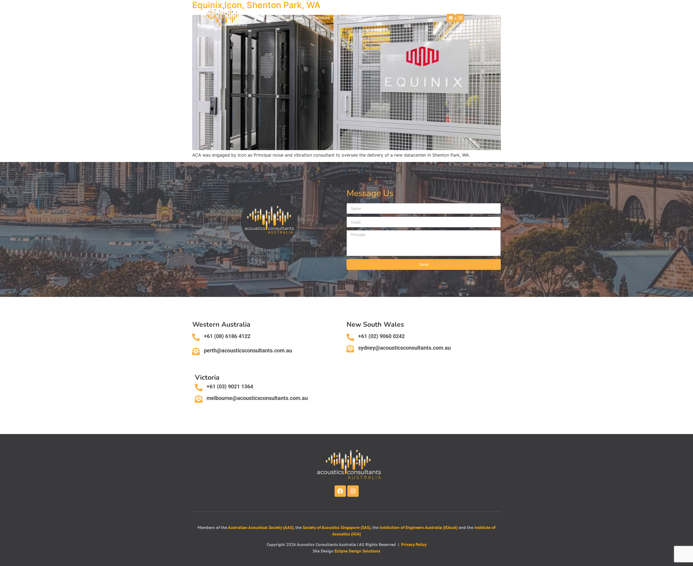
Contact (406, 17)
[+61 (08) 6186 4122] (196, 337)
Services (321, 17)
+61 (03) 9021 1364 (230, 386)
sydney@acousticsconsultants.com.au (404, 348)
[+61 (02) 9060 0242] (350, 337)
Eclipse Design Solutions (357, 551)
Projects (380, 17)
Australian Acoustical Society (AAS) (260, 527)
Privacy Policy (414, 544)
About (296, 17)
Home (274, 17)
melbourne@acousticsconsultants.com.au (257, 398)
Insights (354, 17)
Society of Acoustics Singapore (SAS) (336, 527)
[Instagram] (460, 18)
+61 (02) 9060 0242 (381, 336)
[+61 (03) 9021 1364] (198, 387)
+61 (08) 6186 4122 (227, 336)
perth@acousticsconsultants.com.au (248, 350)
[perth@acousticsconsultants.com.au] (196, 351)
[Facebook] (451, 18)
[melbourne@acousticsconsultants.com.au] (198, 399)
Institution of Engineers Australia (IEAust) (419, 527)
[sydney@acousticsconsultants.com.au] (350, 349)
